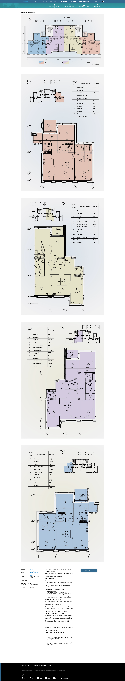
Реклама (30, 674)
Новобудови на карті (70, 6)
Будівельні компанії (84, 6)
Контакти (24, 674)
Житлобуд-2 (32, 569)
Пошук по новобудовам (54, 6)
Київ (43, 1)
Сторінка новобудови (89, 570)
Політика (43, 674)
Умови (49, 674)
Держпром (32, 573)
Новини (64, 1)
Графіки (73, 1)
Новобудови (84, 1)
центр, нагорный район (34, 572)
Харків (47, 1)
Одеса (55, 1)
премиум (31, 575)
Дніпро (51, 1)
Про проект (37, 674)
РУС (38, 1)
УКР (35, 1)
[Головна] (25, 1)
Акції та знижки (97, 6)
